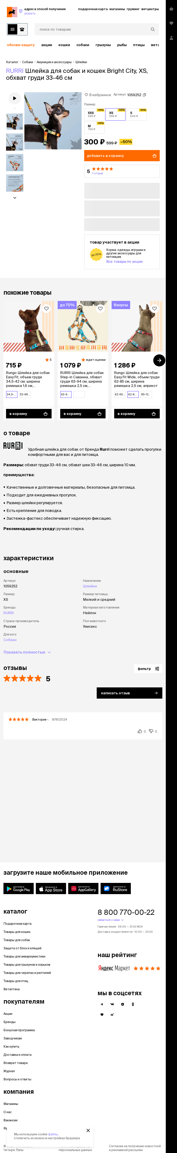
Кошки (64, 45)
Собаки (82, 45)
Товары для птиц (15, 981)
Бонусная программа (19, 1030)
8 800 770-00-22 (126, 912)
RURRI (15, 70)
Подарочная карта (17, 923)
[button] (122, 171)
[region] (83, 44)
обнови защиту (21, 45)
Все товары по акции (124, 261)
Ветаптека (11, 989)
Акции (7, 1013)
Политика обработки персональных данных (75, 1148)
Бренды (9, 1022)
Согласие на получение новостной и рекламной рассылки (135, 1148)
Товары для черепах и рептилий (27, 973)
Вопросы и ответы (17, 1079)
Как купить (11, 1046)
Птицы (139, 45)
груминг (133, 9)
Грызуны (103, 45)
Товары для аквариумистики (24, 956)
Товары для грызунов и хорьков (26, 964)
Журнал (9, 1071)
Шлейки (90, 586)
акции (46, 45)
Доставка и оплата (17, 1054)
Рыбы (122, 45)
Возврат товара (15, 1063)
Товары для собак (16, 940)
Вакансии (10, 1120)
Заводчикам (12, 1038)
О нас (7, 1112)
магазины (117, 9)
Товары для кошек (16, 932)
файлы (53, 1134)
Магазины (10, 1104)
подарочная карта (93, 9)
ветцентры (150, 9)
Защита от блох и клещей (22, 948)
